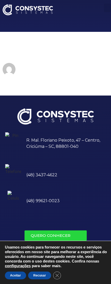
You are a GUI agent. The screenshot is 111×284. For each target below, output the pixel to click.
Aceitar (15, 275)
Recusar (39, 275)
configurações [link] (18, 266)
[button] (56, 235)
